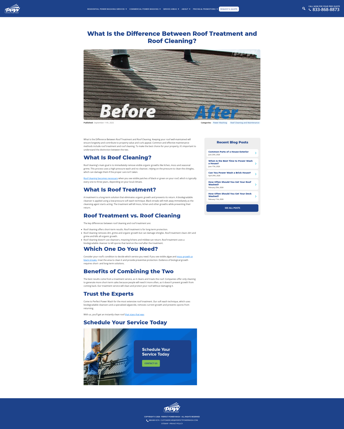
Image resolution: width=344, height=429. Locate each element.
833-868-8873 (326, 9)
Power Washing (220, 122)
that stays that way (134, 314)
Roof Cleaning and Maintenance (244, 122)
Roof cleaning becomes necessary (101, 178)
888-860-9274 (154, 420)
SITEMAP (164, 423)
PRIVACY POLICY (176, 423)
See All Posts (232, 207)
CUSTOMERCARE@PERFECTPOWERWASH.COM (179, 420)
